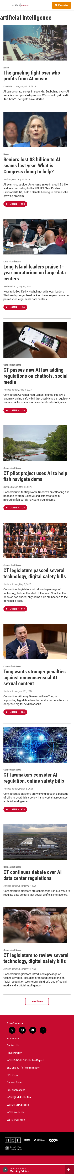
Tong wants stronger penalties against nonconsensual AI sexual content (34, 678)
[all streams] (69, 1169)
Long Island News (12, 261)
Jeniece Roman (10, 389)
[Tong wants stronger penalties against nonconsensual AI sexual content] (35, 641)
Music (6, 67)
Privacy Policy (14, 1053)
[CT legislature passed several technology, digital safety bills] (35, 540)
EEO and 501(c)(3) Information (23, 1067)
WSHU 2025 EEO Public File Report (25, 1060)
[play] (5, 1169)
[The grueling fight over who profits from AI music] (35, 42)
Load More (37, 1001)
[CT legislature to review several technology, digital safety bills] (35, 925)
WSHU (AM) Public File (19, 1097)
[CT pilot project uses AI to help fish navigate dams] (35, 443)
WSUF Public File (15, 1112)
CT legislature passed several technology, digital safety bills (34, 573)
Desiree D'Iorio (10, 286)
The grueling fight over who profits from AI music (31, 76)
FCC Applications (16, 1090)
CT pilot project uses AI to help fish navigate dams (35, 476)
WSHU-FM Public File (18, 1105)
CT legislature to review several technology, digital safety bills (35, 958)
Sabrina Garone (10, 487)
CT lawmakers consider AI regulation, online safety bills (33, 778)
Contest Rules (14, 1082)
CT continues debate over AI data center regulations (32, 875)
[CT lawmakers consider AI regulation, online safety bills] (35, 745)
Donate (63, 5)
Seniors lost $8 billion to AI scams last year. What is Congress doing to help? (31, 165)
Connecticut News (12, 364)
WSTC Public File (16, 1120)
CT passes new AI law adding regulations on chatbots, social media (35, 376)
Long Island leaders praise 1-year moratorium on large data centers (34, 273)
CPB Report (13, 1075)
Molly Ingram (9, 179)
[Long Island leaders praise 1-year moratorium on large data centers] (35, 236)
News (6, 154)
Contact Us (13, 1045)
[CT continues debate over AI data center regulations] (35, 842)
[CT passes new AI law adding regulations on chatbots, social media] (35, 340)
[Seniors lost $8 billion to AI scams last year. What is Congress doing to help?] (35, 129)
